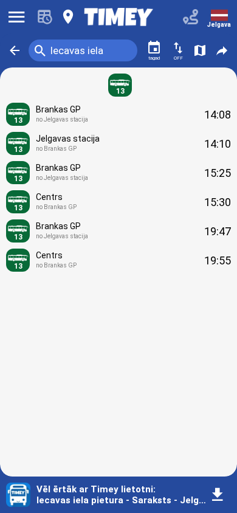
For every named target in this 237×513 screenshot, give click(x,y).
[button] (15, 50)
